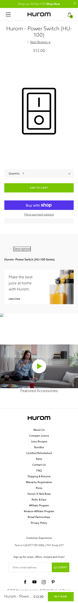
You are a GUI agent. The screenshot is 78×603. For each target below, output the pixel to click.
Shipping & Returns (39, 476)
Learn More (14, 298)
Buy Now (60, 596)
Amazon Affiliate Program (39, 511)
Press (39, 488)
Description (21, 249)
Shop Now (53, 4)
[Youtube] (34, 582)
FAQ (39, 470)
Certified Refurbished (39, 453)
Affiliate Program (39, 505)
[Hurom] (39, 14)
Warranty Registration (39, 482)
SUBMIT (62, 567)
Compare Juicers (39, 435)
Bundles (39, 447)
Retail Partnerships (39, 517)
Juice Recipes (39, 441)
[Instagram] (44, 582)
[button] (75, 3)
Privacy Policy (39, 523)
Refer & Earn (39, 499)
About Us (39, 430)
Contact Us (39, 465)
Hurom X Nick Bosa (39, 494)
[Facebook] (25, 582)
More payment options (39, 214)
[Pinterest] (53, 582)
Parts (39, 459)
